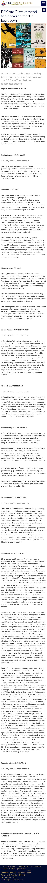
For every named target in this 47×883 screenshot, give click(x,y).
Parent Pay (13, 869)
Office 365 (22, 869)
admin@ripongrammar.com (13, 880)
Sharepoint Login (8, 867)
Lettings (4, 869)
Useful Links (20, 867)
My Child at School (34, 867)
